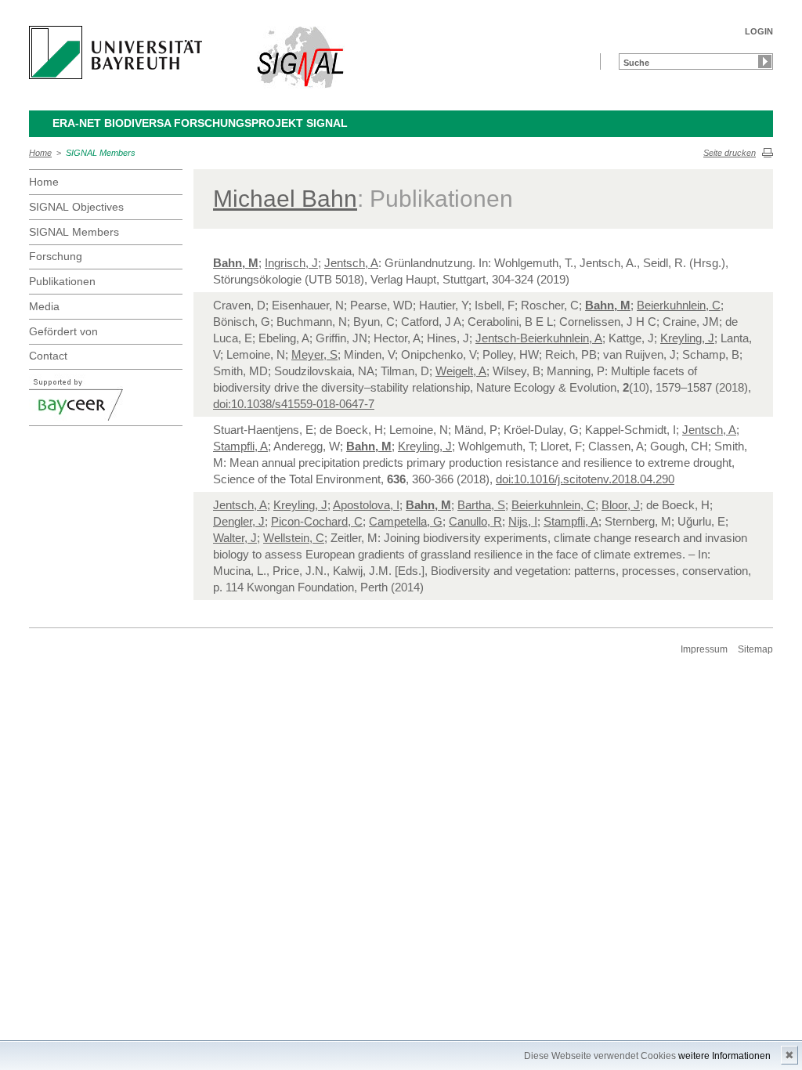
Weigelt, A (460, 371)
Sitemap (755, 649)
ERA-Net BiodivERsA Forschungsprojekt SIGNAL (200, 123)
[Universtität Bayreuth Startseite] (115, 52)
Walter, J (235, 537)
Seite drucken (729, 152)
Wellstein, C (293, 537)
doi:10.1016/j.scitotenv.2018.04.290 (585, 479)
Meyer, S (314, 354)
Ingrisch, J (291, 262)
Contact (48, 355)
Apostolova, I (366, 505)
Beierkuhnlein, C (679, 305)
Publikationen (62, 281)
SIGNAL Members (100, 152)
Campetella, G (406, 521)
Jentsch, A (351, 262)
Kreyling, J (687, 338)
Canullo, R (475, 521)
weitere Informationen (724, 1055)
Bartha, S (481, 505)
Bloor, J (621, 505)
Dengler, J (239, 521)
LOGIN (759, 31)
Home (40, 152)
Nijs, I (522, 521)
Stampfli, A (240, 446)
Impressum (704, 649)
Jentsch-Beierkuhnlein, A (538, 338)
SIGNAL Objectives (76, 207)
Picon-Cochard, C (317, 521)
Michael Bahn (285, 198)
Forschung (55, 256)
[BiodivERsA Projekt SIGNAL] (301, 57)
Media (44, 306)
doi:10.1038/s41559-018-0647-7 (293, 403)
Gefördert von (63, 331)
